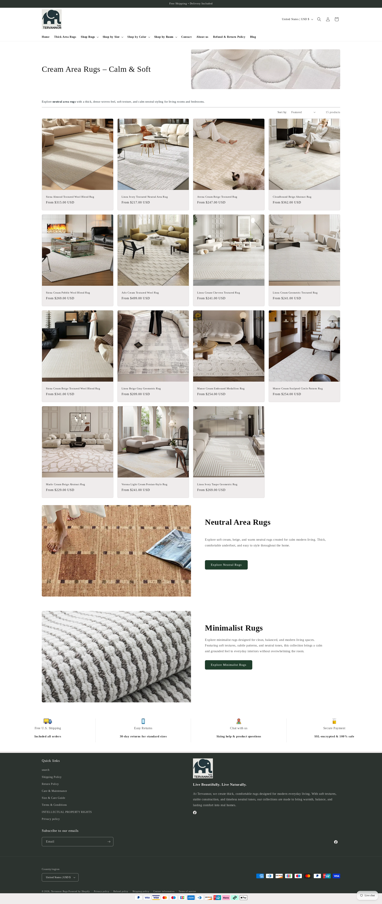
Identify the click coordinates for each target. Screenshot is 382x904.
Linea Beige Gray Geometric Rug (141, 388)
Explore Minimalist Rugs (228, 664)
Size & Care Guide (53, 797)
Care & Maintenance (54, 790)
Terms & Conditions (54, 804)
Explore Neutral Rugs (226, 564)
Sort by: (282, 112)
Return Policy (50, 783)
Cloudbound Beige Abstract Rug (292, 196)
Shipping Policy (52, 777)
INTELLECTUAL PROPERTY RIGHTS (67, 812)
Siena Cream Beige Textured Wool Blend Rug (73, 388)
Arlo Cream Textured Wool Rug (140, 292)
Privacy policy (51, 818)
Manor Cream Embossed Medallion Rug (221, 388)
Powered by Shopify (79, 891)
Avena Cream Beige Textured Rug (217, 196)
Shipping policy (141, 891)
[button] (89, 37)
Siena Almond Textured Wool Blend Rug (70, 196)
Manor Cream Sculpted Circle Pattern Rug (298, 388)
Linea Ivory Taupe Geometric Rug (217, 484)
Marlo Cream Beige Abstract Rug (65, 484)
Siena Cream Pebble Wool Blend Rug (68, 292)
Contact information (163, 891)
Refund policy (120, 891)
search (46, 769)
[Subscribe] (108, 841)
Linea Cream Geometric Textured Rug (295, 292)
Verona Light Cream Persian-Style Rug (145, 484)
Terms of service (187, 891)
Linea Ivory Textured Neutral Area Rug (145, 196)
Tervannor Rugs (59, 891)
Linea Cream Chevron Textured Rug (218, 292)
